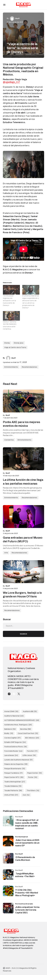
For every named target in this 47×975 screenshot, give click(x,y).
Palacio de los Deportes (16, 764)
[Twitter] (18, 694)
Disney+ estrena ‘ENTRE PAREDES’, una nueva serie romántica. (10, 325)
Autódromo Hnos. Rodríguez (18, 724)
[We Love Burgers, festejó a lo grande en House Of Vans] (23, 571)
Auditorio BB (30, 711)
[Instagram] (9, 694)
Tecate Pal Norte (13, 790)
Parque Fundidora (13, 773)
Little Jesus (29, 755)
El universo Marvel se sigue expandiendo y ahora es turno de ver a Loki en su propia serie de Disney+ (30, 302)
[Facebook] (14, 694)
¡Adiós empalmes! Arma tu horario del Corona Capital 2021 (27, 910)
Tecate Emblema (13, 786)
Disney (7, 343)
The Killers (33, 790)
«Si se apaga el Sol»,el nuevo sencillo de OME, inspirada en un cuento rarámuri (26, 824)
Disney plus (18, 343)
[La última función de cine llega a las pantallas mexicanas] (23, 458)
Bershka (25, 729)
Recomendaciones (29, 367)
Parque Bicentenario (14, 768)
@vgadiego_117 (11, 82)
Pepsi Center (34, 773)
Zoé (26, 795)
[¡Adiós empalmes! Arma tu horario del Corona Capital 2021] (8, 908)
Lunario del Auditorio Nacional (18, 760)
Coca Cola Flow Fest (28, 733)
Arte (6, 552)
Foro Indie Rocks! (13, 751)
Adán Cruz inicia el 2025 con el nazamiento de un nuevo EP (27, 843)
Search (23, 634)
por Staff (19, 854)
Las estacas (11, 755)
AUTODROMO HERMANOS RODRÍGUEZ (21, 720)
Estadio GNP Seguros (15, 742)
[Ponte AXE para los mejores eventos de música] (23, 401)
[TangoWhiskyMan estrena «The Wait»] (8, 874)
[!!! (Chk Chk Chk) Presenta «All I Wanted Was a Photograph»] (8, 891)
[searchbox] (23, 626)
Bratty (8, 733)
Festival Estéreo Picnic (15, 746)
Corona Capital (12, 738)
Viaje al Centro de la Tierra (15, 347)
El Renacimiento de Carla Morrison (25, 858)
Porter (32, 777)
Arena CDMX (11, 711)
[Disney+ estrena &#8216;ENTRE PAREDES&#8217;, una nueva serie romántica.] (11, 316)
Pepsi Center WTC (14, 777)
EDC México (32, 738)
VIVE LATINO (11, 795)
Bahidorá (10, 729)
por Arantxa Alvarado (24, 904)
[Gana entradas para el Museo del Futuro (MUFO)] (23, 516)
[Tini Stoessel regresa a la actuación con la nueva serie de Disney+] (11, 290)
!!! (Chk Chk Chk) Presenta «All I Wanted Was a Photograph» (26, 893)
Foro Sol (32, 751)
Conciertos (9, 440)
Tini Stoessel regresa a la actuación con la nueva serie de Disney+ (9, 300)
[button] (4, 4)
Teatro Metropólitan (14, 781)
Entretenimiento (11, 367)
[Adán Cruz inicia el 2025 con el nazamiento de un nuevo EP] (8, 841)
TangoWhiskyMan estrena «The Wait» (25, 875)
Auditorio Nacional (14, 716)
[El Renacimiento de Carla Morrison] (8, 858)
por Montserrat (21, 837)
